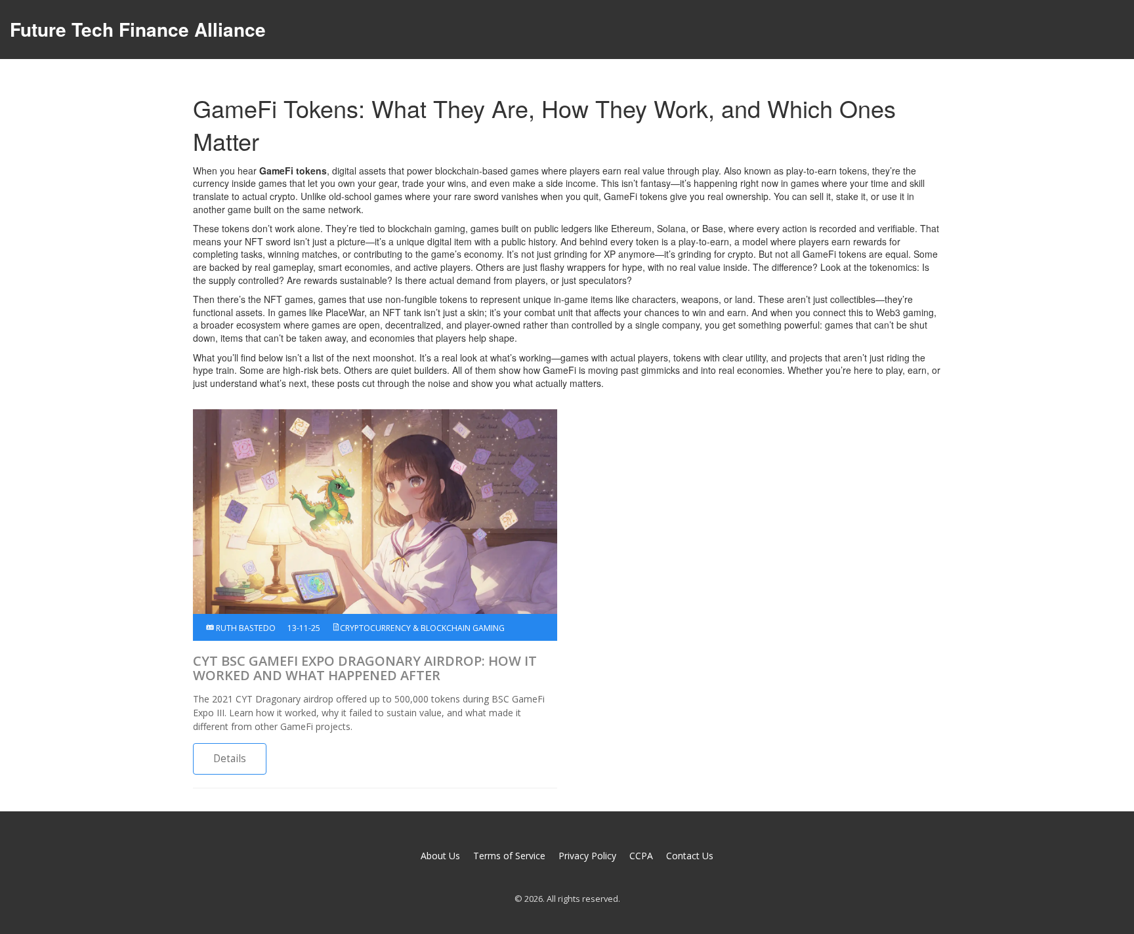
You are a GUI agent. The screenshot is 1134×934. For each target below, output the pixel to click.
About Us (440, 855)
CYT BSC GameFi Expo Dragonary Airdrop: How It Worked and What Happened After (365, 668)
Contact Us (689, 855)
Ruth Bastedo (245, 628)
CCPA (641, 855)
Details (229, 758)
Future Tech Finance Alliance (138, 29)
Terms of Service (509, 855)
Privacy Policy (587, 855)
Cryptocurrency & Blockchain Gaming (422, 628)
